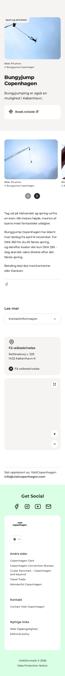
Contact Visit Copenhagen (27, 606)
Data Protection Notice (32, 665)
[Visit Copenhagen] (19, 524)
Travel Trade (18, 579)
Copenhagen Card (22, 560)
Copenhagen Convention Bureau (31, 565)
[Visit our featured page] (38, 506)
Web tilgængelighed (24, 629)
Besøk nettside (25, 111)
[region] (32, 414)
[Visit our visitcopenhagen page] (16, 506)
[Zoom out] (54, 444)
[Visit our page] (27, 506)
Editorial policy (19, 634)
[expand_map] (54, 384)
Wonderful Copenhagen (26, 584)
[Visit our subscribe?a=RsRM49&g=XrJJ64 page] (48, 506)
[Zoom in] (54, 434)
